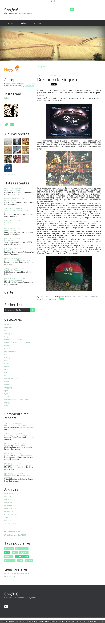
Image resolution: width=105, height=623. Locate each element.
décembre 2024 (10, 505)
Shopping (8, 388)
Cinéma (7, 345)
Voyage (7, 403)
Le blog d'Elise (9, 576)
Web (6, 406)
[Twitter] (6, 125)
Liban (6, 367)
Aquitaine (8, 327)
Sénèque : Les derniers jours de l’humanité (16, 211)
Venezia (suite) (19, 445)
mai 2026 (7, 499)
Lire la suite (29, 86)
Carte (8, 292)
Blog (6, 337)
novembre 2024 (10, 508)
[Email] (72, 9)
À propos (37, 23)
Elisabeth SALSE (10, 475)
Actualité (7, 324)
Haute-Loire (10, 560)
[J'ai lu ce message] (103, 621)
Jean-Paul (8, 465)
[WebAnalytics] (53, 1)
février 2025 (9, 502)
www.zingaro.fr (43, 95)
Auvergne (8, 334)
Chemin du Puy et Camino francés (17, 342)
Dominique (8, 435)
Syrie (6, 394)
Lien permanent (45, 297)
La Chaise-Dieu (21, 557)
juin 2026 (7, 496)
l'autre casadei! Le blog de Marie (16, 573)
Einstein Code (9, 425)
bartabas (52, 299)
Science (7, 385)
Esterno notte (9, 240)
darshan (45, 299)
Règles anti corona (23, 435)
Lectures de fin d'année (13, 280)
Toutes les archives (10, 524)
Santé (6, 382)
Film (5, 355)
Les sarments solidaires (24, 465)
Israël (15, 553)
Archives (24, 23)
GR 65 (20, 560)
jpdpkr (6, 98)
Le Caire (28, 560)
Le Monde (9, 549)
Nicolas (7, 455)
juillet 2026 (8, 493)
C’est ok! (7, 222)
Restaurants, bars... (11, 379)
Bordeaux (8, 557)
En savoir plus (92, 621)
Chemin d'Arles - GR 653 (13, 339)
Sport (6, 391)
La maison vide (10, 200)
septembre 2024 (10, 514)
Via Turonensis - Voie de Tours (16, 400)
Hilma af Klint (9, 250)
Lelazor (7, 445)
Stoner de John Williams (22, 455)
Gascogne (8, 358)
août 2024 (8, 517)
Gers (6, 361)
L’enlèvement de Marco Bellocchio (17, 260)
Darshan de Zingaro (57, 79)
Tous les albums (9, 174)
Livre (6, 370)
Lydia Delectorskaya (12, 190)
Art (5, 330)
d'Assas (7, 349)
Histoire (7, 364)
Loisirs (6, 373)
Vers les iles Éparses (12, 270)
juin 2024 (7, 520)
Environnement (10, 352)
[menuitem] (10, 23)
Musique (7, 376)
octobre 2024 (9, 511)
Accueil (10, 23)
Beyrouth (24, 553)
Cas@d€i (12, 9)
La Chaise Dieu (22, 549)
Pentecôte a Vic (10, 230)
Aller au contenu (7, 4)
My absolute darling (26, 425)
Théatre (7, 397)
